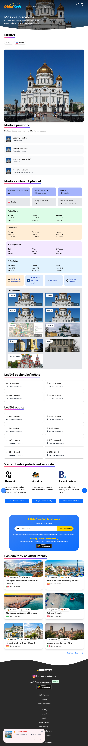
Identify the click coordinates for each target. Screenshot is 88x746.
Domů (27, 7)
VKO (65, 203)
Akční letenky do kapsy (44, 682)
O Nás (44, 718)
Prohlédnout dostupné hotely (35, 280)
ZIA (47, 190)
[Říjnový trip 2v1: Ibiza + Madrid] (23, 631)
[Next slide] (84, 490)
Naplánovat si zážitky (44, 501)
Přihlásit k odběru (65, 528)
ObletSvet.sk (44, 722)
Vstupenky (54, 280)
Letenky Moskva (72, 280)
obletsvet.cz (47, 742)
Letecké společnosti (44, 704)
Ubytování (47, 7)
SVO (74, 203)
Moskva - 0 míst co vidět (16, 280)
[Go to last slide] (3, 490)
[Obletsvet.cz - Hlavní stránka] (12, 4)
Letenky (36, 7)
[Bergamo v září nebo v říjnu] (64, 631)
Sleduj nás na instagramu (46, 676)
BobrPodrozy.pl (44, 727)
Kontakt (44, 714)
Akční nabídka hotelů (71, 501)
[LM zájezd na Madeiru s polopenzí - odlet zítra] (23, 568)
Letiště (44, 699)
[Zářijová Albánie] (64, 601)
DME (69, 203)
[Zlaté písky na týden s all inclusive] (23, 601)
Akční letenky (44, 695)
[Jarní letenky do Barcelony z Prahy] (64, 568)
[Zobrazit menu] (82, 4)
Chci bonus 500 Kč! (16, 501)
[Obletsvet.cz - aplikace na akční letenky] (44, 546)
